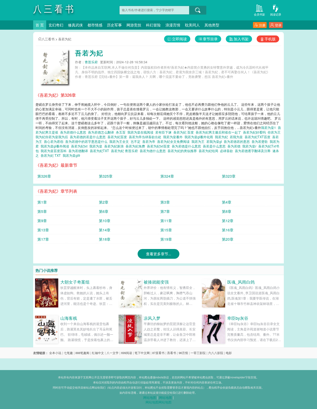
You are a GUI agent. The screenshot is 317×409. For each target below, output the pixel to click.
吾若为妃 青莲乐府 (125, 150)
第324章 (167, 176)
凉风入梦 (152, 318)
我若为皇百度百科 (54, 150)
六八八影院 (215, 353)
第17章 (43, 239)
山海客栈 (68, 318)
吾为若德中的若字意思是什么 (87, 141)
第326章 (44, 176)
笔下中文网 (142, 353)
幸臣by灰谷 (237, 318)
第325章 (106, 176)
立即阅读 (179, 39)
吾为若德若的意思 (238, 141)
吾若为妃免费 (136, 146)
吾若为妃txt (80, 146)
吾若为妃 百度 (184, 132)
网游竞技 (133, 25)
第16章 (227, 230)
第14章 (104, 230)
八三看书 (48, 39)
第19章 (166, 239)
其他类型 (211, 25)
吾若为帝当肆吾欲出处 (146, 136)
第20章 (227, 239)
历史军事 (114, 25)
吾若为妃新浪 (115, 146)
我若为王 (198, 141)
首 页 (40, 25)
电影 (229, 353)
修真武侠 (75, 25)
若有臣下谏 (164, 132)
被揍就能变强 (156, 282)
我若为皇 (96, 146)
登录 (278, 25)
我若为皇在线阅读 (141, 132)
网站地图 (149, 397)
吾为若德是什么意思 (187, 146)
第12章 (227, 220)
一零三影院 (198, 353)
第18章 (104, 239)
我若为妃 (222, 136)
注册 (262, 25)
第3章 (165, 202)
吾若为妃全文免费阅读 (174, 141)
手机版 (270, 39)
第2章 (103, 202)
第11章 (166, 220)
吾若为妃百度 (118, 136)
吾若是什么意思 (215, 146)
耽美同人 (192, 25)
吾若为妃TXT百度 (258, 136)
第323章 (229, 176)
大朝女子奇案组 (75, 282)
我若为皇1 (269, 127)
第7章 (165, 211)
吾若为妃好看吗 (255, 132)
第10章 (104, 220)
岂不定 (136, 141)
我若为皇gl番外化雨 (199, 136)
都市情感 (94, 25)
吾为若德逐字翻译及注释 (253, 150)
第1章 (42, 202)
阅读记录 (275, 14)
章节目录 (210, 39)
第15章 (166, 230)
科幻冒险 (153, 25)
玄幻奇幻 (56, 25)
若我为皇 (237, 136)
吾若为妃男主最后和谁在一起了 (219, 132)
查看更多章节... (158, 253)
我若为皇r (250, 146)
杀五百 (121, 132)
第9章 (42, 220)
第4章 (226, 202)
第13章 (43, 230)
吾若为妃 (64, 39)
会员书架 (259, 14)
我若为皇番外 (173, 136)
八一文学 (113, 353)
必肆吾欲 (227, 150)
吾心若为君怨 (54, 141)
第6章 (103, 211)
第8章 (226, 211)
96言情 (183, 353)
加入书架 (241, 39)
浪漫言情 (172, 25)
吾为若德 (234, 146)
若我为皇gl (215, 141)
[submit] (197, 10)
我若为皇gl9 (72, 155)
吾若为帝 (149, 141)
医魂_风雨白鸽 (241, 282)
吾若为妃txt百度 (159, 146)
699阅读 (126, 353)
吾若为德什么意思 (154, 150)
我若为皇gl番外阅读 (56, 146)
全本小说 (55, 353)
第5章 (42, 211)
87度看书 (158, 353)
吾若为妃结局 (209, 150)
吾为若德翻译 (79, 150)
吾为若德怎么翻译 (102, 132)
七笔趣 (68, 353)
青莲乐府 (91, 62)
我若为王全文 (120, 141)
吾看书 (171, 353)
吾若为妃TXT (100, 150)
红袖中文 (98, 353)
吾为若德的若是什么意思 (88, 136)
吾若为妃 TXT (52, 155)
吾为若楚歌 (261, 141)
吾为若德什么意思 (74, 132)
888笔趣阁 (82, 353)
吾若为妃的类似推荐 (183, 150)
